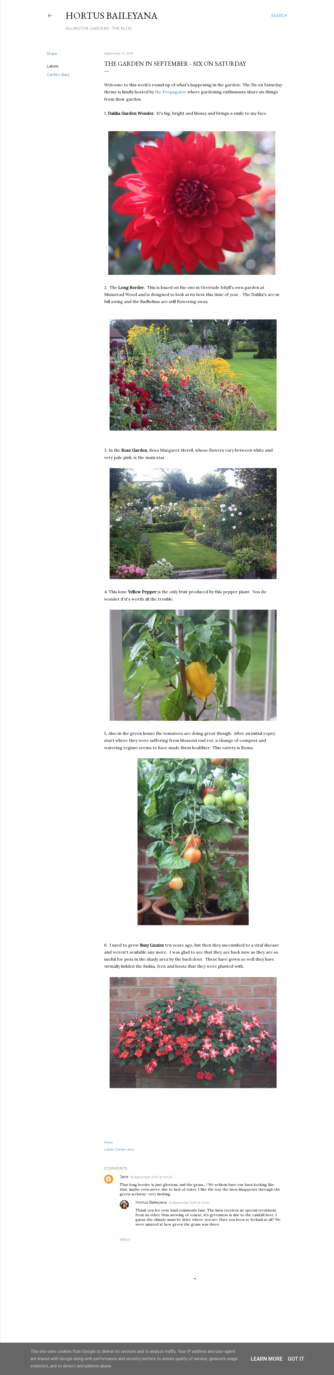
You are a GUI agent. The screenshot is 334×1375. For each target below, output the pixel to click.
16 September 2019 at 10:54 (189, 1202)
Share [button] (52, 53)
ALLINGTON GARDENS (87, 28)
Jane (124, 1176)
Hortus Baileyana (111, 15)
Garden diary (58, 74)
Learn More (267, 1359)
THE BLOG (122, 28)
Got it (296, 1359)
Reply (125, 1239)
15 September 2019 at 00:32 (151, 1177)
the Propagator (170, 91)
